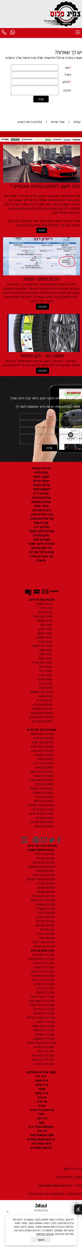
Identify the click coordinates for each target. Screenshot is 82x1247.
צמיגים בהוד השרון (42, 746)
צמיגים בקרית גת (42, 809)
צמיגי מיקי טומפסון (41, 692)
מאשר (41, 1239)
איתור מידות (41, 481)
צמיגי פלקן (45, 629)
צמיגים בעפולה (45, 858)
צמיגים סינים (44, 700)
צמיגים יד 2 (41, 493)
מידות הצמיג (41, 485)
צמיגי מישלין (43, 604)
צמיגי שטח (41, 506)
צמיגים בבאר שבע (43, 875)
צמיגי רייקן (45, 667)
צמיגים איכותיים (42, 704)
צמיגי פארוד (44, 679)
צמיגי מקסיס (44, 620)
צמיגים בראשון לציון (41, 780)
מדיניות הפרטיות (45, 1234)
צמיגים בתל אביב (43, 738)
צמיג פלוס (41, 472)
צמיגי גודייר (44, 608)
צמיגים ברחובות (43, 776)
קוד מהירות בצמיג (41, 518)
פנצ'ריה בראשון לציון (41, 1001)
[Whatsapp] (13, 32)
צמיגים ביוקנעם (43, 826)
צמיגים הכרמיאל (42, 801)
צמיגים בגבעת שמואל (41, 866)
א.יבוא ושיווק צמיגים (41, 1139)
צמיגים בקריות (44, 818)
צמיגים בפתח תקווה (41, 734)
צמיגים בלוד (47, 929)
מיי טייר (41, 1101)
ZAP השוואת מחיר (41, 1135)
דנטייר (41, 1106)
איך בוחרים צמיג (41, 514)
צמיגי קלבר (45, 688)
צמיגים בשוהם (45, 892)
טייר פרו (41, 1118)
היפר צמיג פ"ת (41, 1143)
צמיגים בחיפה (44, 767)
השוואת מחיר (41, 489)
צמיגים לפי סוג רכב (41, 552)
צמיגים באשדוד (43, 871)
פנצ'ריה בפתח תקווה (41, 959)
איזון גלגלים (41, 535)
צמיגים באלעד (45, 887)
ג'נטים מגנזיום (41, 510)
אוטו (41, 1122)
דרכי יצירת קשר (72, 1169)
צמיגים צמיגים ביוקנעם (41, 879)
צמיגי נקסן (45, 658)
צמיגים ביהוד (46, 938)
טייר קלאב (41, 1093)
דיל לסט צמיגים (41, 548)
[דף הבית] (62, 13)
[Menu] (78, 32)
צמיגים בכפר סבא (42, 742)
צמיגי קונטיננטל (42, 616)
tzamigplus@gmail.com (55, 1185)
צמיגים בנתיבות (45, 925)
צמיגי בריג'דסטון (42, 646)
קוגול (41, 1089)
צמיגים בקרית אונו (43, 862)
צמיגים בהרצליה (43, 854)
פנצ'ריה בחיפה (45, 1022)
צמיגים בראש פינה (43, 896)
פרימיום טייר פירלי (41, 1110)
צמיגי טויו (45, 625)
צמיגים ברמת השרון (42, 900)
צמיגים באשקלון (44, 904)
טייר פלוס (41, 1085)
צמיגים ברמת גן (45, 917)
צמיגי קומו (45, 650)
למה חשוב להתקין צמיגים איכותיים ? (45, 186)
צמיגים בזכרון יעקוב (41, 771)
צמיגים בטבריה (45, 883)
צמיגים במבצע (41, 502)
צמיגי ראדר (45, 675)
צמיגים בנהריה (43, 797)
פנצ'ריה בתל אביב (42, 955)
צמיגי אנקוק (44, 633)
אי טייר (41, 1097)
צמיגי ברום (45, 683)
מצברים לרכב (41, 539)
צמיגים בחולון (41, 759)
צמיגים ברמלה (45, 934)
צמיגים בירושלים (43, 792)
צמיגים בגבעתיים (43, 946)
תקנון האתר (41, 476)
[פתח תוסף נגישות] (78, 1209)
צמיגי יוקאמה (43, 637)
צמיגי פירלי (45, 671)
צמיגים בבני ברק (43, 763)
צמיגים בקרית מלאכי (41, 813)
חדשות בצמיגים (41, 1148)
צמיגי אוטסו (44, 696)
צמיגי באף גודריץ (41, 662)
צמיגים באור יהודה (43, 942)
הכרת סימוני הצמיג (41, 278)
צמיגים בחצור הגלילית (41, 805)
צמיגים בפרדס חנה (41, 822)
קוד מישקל (41, 523)
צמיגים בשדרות (45, 921)
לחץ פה (41, 230)
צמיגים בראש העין (41, 751)
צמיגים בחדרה (45, 913)
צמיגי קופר (45, 654)
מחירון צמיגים (41, 497)
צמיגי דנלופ (44, 612)
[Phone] (4, 32)
